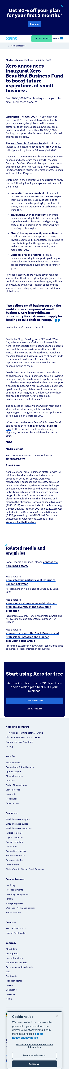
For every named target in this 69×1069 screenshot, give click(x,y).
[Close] (56, 1016)
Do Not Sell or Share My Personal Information (34, 1046)
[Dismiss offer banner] (61, 5)
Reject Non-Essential (34, 1055)
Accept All (34, 1063)
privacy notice (29, 1037)
